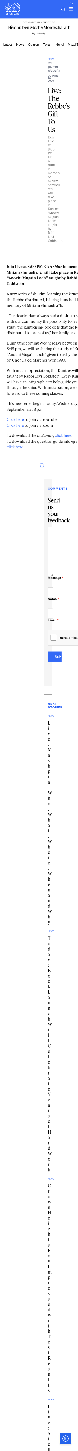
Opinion (33, 45)
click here (63, 435)
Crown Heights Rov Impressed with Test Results (50, 1288)
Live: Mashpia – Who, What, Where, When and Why (50, 822)
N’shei (60, 45)
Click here (15, 419)
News (20, 45)
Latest (7, 45)
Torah (47, 45)
